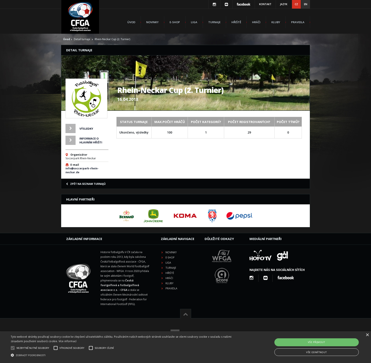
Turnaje (214, 22)
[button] (124, 355)
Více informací (68, 341)
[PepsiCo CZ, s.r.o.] (239, 215)
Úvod (131, 22)
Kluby (275, 22)
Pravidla (297, 22)
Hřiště (236, 22)
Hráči (256, 22)
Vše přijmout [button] (316, 342)
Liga (194, 22)
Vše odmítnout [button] (316, 352)
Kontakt (265, 4)
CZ (296, 4)
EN (305, 4)
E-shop (175, 22)
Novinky (152, 22)
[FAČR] (212, 215)
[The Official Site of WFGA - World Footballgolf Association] (221, 265)
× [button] (367, 335)
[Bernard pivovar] (126, 215)
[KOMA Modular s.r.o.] (185, 215)
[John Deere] (153, 215)
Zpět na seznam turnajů (88, 184)
